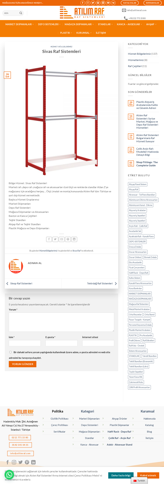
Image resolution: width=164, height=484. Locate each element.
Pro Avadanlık (146, 335)
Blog (149, 431)
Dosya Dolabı (135, 247)
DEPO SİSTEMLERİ (48, 24)
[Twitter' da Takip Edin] (93, 2)
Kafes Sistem (134, 278)
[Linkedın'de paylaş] (74, 239)
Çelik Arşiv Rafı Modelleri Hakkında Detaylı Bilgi (147, 151)
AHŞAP (150, 24)
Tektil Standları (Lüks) (138, 366)
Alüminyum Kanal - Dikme (140, 205)
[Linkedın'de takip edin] (103, 2)
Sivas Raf (77, 250)
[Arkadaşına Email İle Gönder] (62, 239)
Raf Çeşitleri (135, 66)
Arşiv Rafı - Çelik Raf (138, 226)
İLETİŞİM (101, 32)
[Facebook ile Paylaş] (49, 239)
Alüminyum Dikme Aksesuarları (143, 200)
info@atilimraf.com (20, 453)
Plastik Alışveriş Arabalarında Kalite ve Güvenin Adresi (147, 104)
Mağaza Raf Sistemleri (139, 304)
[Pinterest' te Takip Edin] (98, 2)
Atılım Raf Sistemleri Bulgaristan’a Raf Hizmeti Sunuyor (147, 138)
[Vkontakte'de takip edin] (113, 2)
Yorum (13, 309)
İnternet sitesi (90, 337)
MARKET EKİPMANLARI (18, 24)
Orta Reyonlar (135, 314)
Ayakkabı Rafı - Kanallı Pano (141, 236)
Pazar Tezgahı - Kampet (139, 319)
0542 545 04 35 (20, 445)
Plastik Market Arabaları (140, 330)
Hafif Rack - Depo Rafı (138, 273)
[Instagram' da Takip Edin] (88, 2)
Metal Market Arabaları (139, 309)
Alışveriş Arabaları (137, 210)
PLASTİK (65, 32)
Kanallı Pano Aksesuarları (140, 283)
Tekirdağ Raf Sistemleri (100, 283)
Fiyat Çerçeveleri (136, 267)
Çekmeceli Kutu (136, 382)
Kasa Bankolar (135, 288)
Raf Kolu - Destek (136, 345)
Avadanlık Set (135, 231)
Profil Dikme (134, 340)
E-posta (50, 337)
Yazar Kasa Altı (135, 377)
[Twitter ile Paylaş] (55, 239)
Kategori (87, 411)
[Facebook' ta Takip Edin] (82, 2)
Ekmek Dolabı (150, 257)
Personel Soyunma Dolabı (140, 325)
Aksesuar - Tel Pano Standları (142, 194)
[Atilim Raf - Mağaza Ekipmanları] (82, 13)
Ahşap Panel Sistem (137, 184)
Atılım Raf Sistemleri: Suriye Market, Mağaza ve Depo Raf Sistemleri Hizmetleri (147, 121)
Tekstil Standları (149, 356)
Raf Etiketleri (148, 340)
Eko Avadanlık (135, 262)
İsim (11, 337)
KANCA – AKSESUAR (128, 24)
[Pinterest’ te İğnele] (68, 239)
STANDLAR (104, 24)
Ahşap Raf (133, 189)
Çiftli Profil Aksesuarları (139, 387)
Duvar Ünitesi (135, 257)
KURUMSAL (83, 32)
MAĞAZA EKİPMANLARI (78, 24)
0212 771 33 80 (20, 437)
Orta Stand (149, 314)
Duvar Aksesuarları (138, 252)
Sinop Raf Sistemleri (21, 283)
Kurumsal (147, 411)
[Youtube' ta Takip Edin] (108, 2)
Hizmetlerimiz (136, 59)
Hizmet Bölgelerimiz (62, 47)
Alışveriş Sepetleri (137, 215)
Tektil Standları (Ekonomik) (141, 361)
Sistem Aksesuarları (138, 351)
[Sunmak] (21, 13)
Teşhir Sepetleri (136, 371)
